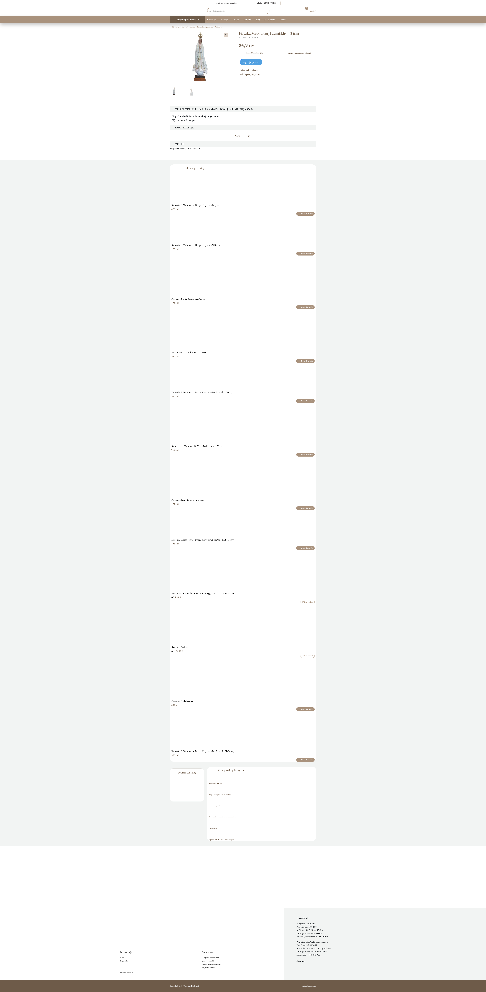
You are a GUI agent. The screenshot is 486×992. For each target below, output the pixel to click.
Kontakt (247, 19)
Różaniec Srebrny (180, 647)
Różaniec (218, 26)
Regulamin (124, 961)
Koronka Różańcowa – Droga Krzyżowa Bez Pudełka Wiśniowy (203, 751)
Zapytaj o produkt (251, 62)
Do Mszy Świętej (215, 806)
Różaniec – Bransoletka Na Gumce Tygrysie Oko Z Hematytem (202, 593)
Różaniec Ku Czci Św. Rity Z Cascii (188, 352)
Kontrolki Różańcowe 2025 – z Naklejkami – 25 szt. (197, 446)
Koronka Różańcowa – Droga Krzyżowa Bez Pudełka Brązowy (202, 539)
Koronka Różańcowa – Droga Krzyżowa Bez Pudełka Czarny (201, 392)
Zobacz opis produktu (249, 70)
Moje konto (269, 19)
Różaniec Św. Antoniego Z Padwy (188, 298)
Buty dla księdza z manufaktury (220, 794)
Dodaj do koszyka (307, 213)
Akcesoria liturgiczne (216, 783)
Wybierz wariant (307, 602)
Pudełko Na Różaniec (182, 700)
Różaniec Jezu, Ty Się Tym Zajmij (187, 499)
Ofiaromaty (213, 828)
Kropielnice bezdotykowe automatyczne (223, 817)
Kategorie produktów (185, 19)
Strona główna (178, 26)
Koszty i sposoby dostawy (210, 958)
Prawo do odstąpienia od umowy (212, 964)
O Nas (236, 19)
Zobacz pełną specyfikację (250, 74)
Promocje (211, 19)
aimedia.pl (312, 986)
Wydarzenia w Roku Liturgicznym (199, 26)
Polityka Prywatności (208, 967)
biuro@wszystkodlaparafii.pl (226, 3)
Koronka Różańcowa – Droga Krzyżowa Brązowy (196, 205)
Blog (258, 19)
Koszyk (282, 19)
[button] (226, 35)
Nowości (224, 19)
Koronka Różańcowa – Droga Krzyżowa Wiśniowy (196, 245)
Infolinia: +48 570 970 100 (265, 3)
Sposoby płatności (207, 961)
